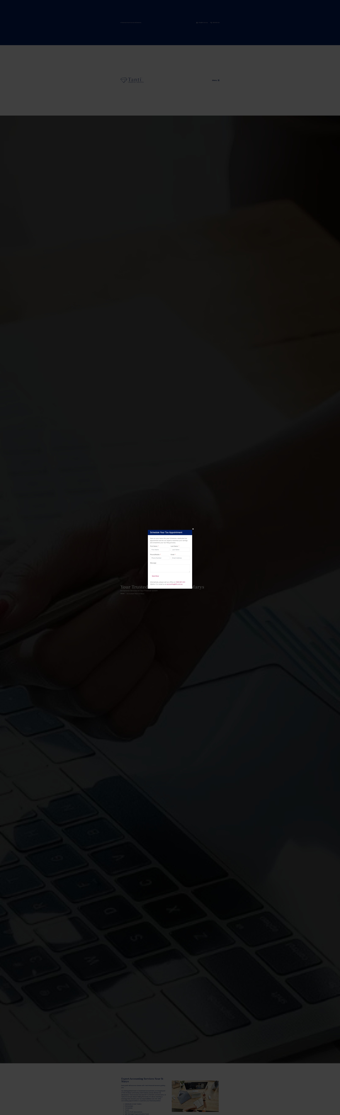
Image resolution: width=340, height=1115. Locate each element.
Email (172, 554)
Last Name (174, 546)
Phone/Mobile (154, 554)
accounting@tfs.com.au (174, 584)
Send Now (155, 576)
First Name (153, 546)
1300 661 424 (180, 582)
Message (153, 563)
